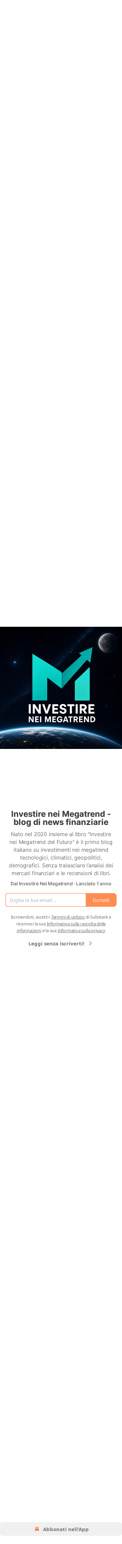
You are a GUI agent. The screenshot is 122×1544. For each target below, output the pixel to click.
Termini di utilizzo (68, 917)
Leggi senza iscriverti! (56, 943)
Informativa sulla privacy (81, 930)
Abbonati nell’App (66, 1529)
